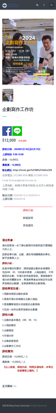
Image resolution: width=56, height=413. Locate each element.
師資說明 (28, 217)
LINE (14, 128)
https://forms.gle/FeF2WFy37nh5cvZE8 (32, 170)
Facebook (7, 128)
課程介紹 (28, 210)
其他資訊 (28, 225)
